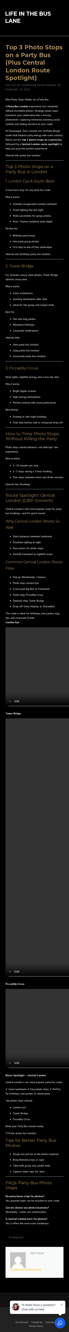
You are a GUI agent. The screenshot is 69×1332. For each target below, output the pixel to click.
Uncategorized (16, 1237)
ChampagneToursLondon (38, 85)
